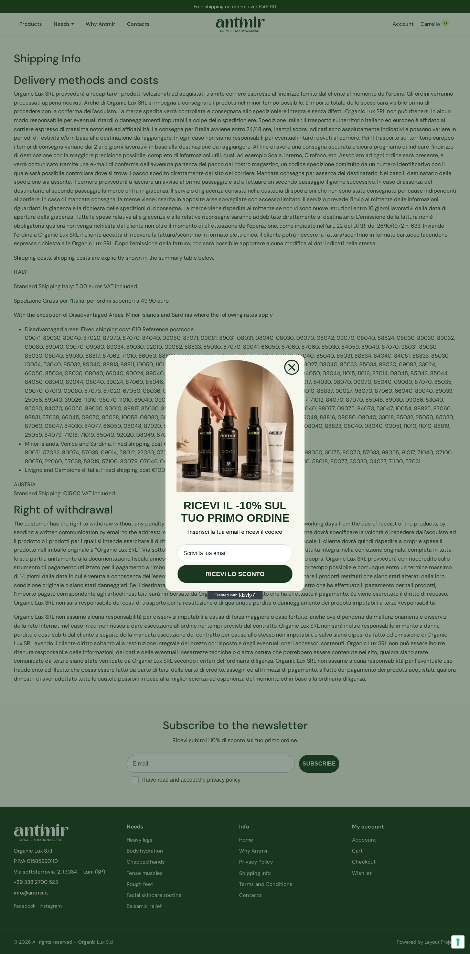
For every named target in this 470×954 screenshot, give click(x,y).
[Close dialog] (292, 367)
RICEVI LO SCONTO (235, 574)
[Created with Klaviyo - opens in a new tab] (235, 595)
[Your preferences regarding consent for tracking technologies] (457, 941)
